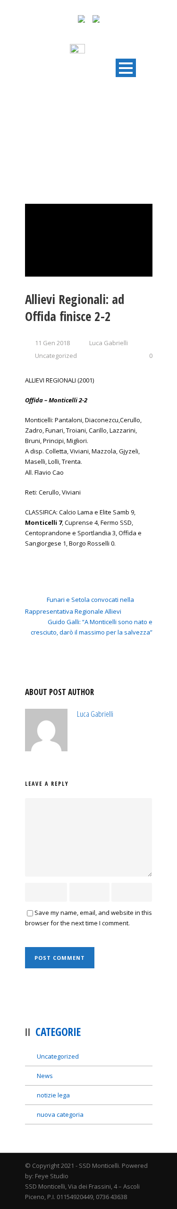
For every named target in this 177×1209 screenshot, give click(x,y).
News (45, 1075)
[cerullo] (88, 240)
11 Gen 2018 (52, 343)
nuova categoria (60, 1114)
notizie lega (53, 1095)
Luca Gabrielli (108, 343)
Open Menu (126, 68)
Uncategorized (56, 355)
